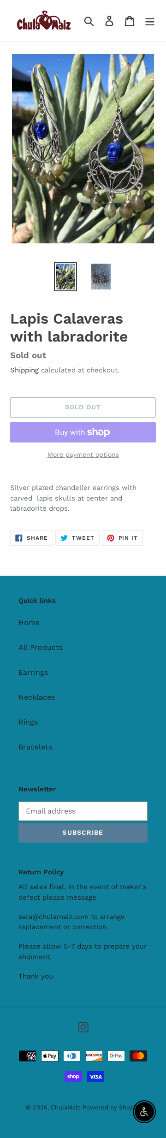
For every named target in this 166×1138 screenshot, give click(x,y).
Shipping (24, 370)
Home (29, 622)
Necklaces (36, 697)
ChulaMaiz (65, 1107)
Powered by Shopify (112, 1107)
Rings (28, 722)
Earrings (33, 672)
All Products (40, 647)
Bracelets (35, 747)
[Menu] (150, 21)
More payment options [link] (83, 454)
